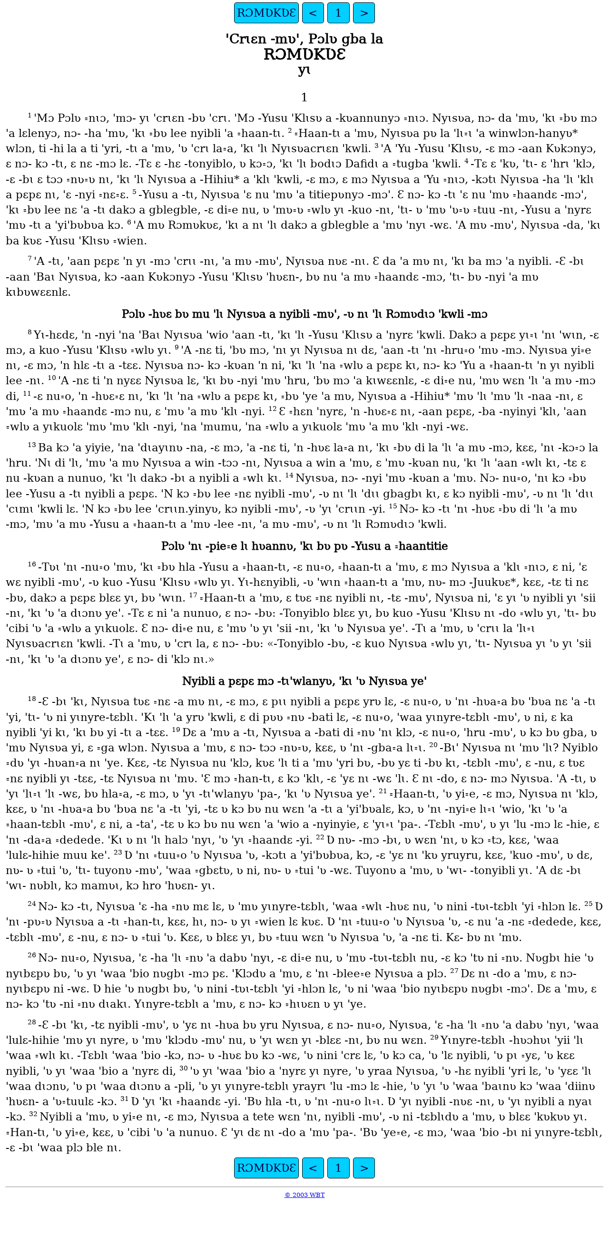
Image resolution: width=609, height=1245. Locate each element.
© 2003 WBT (305, 1194)
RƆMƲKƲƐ (266, 13)
